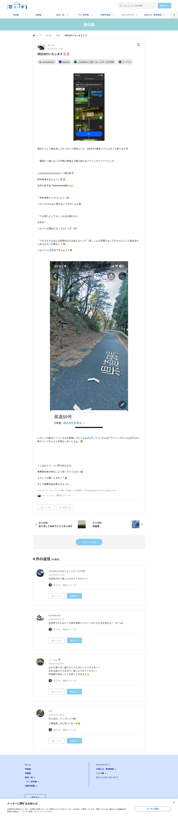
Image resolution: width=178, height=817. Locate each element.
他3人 (65, 584)
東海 (58, 35)
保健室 (38, 14)
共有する (66, 507)
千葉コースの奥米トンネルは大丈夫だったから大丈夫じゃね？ (91, 490)
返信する (74, 596)
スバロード (43, 490)
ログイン (164, 5)
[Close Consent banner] (174, 802)
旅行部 (49, 35)
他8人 (65, 729)
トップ (38, 35)
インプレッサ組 (57, 490)
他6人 (65, 680)
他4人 (65, 629)
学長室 (16, 14)
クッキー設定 (153, 809)
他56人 (59, 495)
